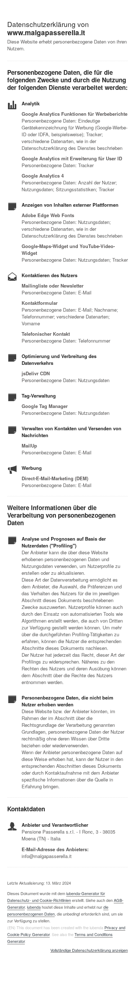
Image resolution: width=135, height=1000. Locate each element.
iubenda (34, 907)
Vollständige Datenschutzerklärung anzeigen (89, 950)
